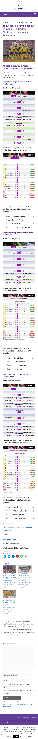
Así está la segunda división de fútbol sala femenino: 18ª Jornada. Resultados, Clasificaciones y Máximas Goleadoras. (24, 578)
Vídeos (33, 723)
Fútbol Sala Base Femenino (11, 723)
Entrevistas (25, 723)
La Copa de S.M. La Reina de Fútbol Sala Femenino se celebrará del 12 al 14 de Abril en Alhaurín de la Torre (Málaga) (19, 632)
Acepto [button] (16, 736)
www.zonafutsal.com (11, 539)
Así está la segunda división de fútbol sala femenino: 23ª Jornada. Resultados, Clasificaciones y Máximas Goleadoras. (9, 578)
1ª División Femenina (8, 717)
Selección (31, 720)
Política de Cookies (26, 736)
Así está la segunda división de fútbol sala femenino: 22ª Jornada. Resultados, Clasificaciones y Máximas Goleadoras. (9, 603)
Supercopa (23, 720)
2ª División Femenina (23, 717)
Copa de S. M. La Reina (11, 720)
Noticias (33, 717)
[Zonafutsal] (19, 6)
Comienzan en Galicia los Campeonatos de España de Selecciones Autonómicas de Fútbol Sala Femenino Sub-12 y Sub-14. (19, 624)
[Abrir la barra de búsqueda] (35, 13)
